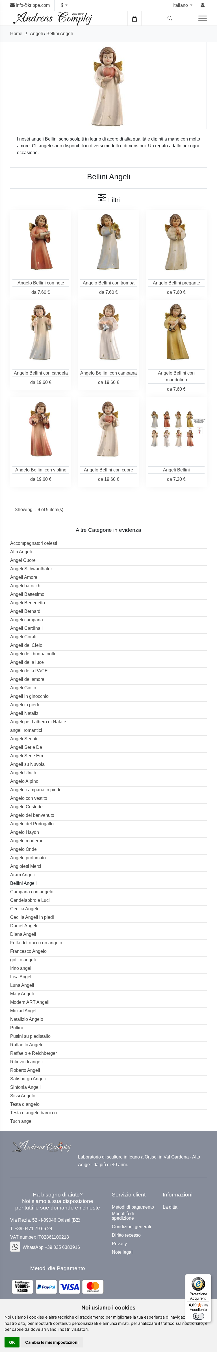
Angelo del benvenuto (32, 815)
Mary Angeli (22, 993)
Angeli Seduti (23, 738)
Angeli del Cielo (26, 645)
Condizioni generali (131, 1227)
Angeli (36, 33)
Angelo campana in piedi (35, 789)
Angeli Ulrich (23, 772)
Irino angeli (21, 968)
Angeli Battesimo (27, 594)
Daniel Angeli (23, 925)
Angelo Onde (23, 849)
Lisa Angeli (21, 976)
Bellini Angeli (59, 33)
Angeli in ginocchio (29, 696)
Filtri (113, 199)
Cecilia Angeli (24, 908)
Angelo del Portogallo (32, 823)
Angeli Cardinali (26, 628)
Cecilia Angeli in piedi (32, 917)
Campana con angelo (31, 891)
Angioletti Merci (25, 866)
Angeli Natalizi (25, 713)
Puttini (16, 1027)
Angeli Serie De (26, 747)
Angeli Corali (23, 636)
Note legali (123, 1252)
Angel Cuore (23, 560)
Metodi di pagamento (133, 1207)
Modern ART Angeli (29, 1002)
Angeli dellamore (27, 679)
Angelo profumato (28, 857)
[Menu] (208, 1277)
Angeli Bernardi (26, 611)
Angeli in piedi (24, 704)
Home (16, 33)
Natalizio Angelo (26, 1019)
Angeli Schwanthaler (31, 568)
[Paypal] (57, 1287)
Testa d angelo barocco (33, 1112)
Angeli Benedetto (27, 602)
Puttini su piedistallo (30, 1036)
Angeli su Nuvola (27, 764)
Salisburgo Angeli (28, 1078)
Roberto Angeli (25, 1070)
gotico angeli (23, 959)
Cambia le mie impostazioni (52, 1342)
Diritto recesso (126, 1235)
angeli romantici (26, 730)
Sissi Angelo (22, 1095)
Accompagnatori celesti (33, 543)
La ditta (170, 1207)
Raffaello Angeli (26, 1044)
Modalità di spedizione (123, 1216)
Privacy (119, 1244)
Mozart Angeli (24, 1010)
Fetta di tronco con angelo (36, 942)
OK (12, 1342)
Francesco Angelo (28, 951)
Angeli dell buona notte (33, 653)
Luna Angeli (22, 985)
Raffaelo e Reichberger (33, 1053)
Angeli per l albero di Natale (38, 721)
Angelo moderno (27, 840)
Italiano (181, 5)
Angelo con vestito (28, 798)
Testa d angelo (25, 1104)
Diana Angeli (23, 934)
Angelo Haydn (24, 832)
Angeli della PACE (29, 670)
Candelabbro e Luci (30, 900)
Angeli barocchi (26, 585)
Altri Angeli (21, 551)
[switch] (198, 1316)
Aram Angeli (22, 874)
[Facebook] (15, 1247)
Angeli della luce (27, 662)
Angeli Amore (23, 577)
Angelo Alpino (24, 781)
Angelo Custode (26, 806)
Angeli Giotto (23, 687)
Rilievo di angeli (26, 1061)
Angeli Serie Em (26, 755)
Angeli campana (26, 619)
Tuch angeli (22, 1121)
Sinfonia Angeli (25, 1087)
